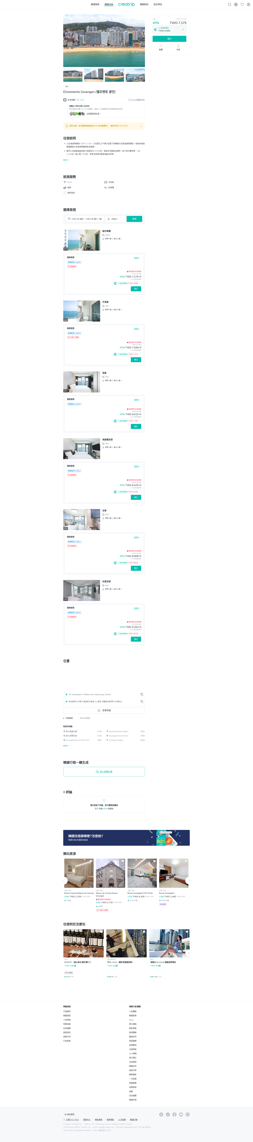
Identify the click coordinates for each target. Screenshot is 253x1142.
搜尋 (134, 218)
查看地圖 (106, 710)
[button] (104, 126)
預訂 (136, 289)
